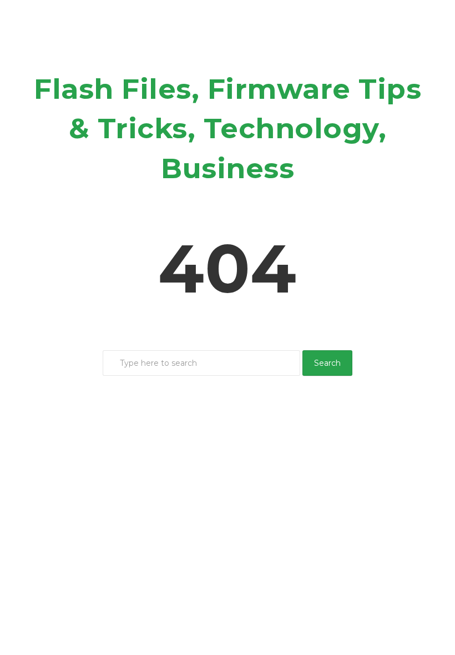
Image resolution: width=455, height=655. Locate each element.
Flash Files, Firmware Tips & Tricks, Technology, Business (227, 128)
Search (327, 363)
